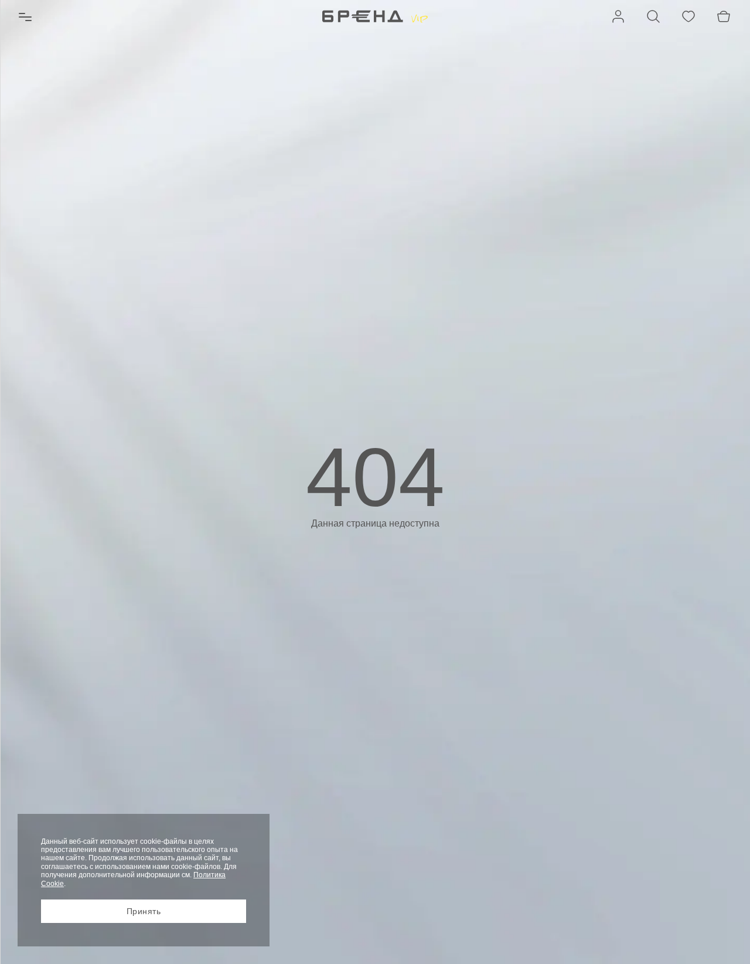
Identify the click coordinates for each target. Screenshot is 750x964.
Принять (144, 911)
